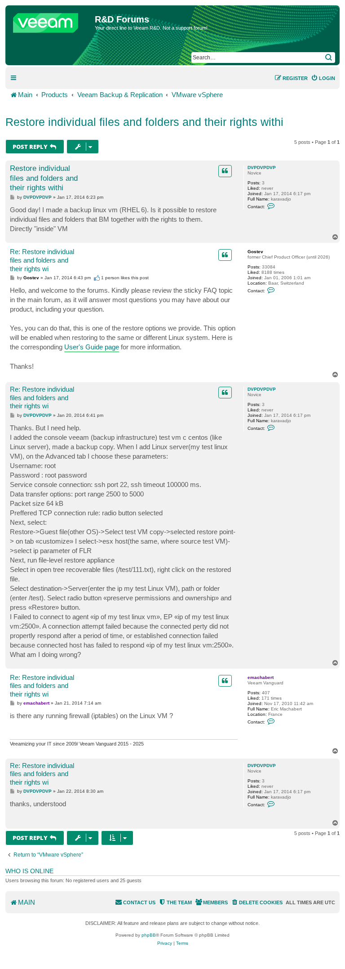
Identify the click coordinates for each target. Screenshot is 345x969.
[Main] (51, 21)
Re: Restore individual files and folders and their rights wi (42, 260)
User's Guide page (91, 347)
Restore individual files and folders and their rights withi (144, 122)
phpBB (149, 935)
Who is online (29, 871)
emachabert (261, 677)
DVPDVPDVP (262, 167)
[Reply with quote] (225, 171)
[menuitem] (323, 78)
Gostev (255, 251)
